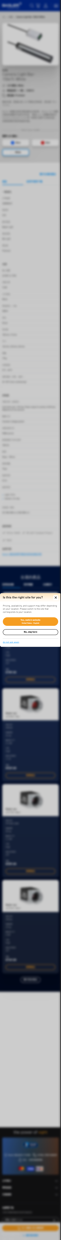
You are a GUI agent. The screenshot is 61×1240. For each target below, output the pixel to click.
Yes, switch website (31, 621)
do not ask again (11, 642)
